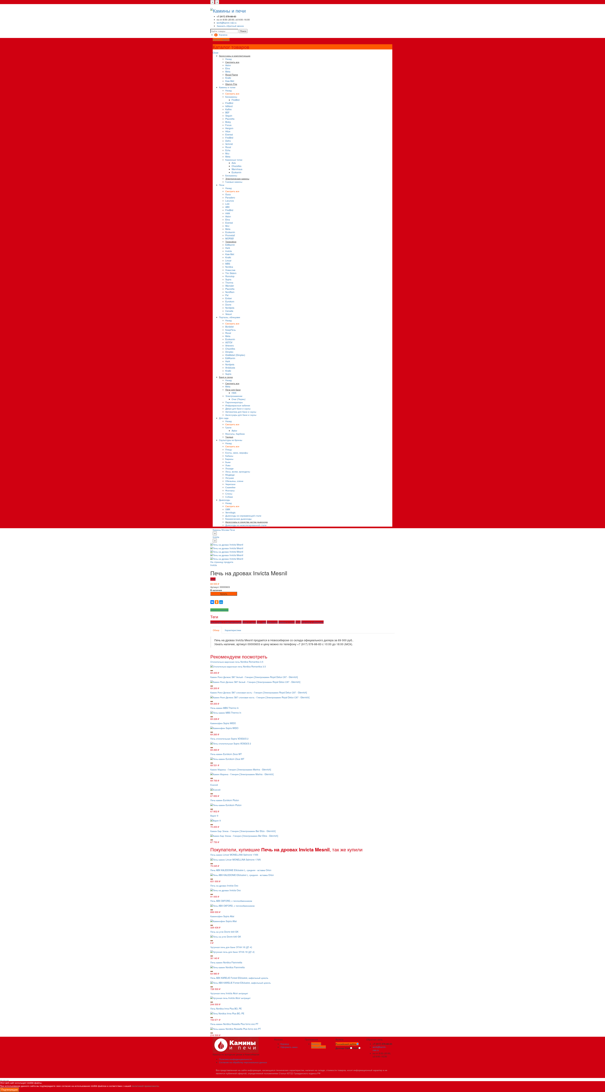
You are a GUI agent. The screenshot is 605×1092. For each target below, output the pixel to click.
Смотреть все (232, 93)
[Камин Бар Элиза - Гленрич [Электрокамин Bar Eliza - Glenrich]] (244, 835)
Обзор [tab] (216, 630)
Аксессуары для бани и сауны (240, 414)
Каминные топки (233, 159)
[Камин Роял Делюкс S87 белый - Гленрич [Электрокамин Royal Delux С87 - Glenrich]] (255, 681)
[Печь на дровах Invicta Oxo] (225, 890)
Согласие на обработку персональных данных (243, 1062)
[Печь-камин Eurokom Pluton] (226, 804)
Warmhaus (237, 169)
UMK (227, 509)
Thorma (229, 282)
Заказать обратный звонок (230, 25)
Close (215, 52)
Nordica (229, 266)
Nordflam (229, 292)
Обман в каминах (219, 610)
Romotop (229, 276)
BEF (227, 112)
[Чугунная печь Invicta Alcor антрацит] (230, 997)
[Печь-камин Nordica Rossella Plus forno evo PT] (235, 1028)
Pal (226, 295)
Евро (355, 1048)
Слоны (228, 493)
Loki (227, 203)
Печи (221, 184)
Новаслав (230, 270)
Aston (228, 216)
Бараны (229, 458)
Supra (228, 279)
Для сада (223, 418)
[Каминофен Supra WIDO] (224, 727)
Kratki (228, 77)
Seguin (228, 115)
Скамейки (230, 487)
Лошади (229, 468)
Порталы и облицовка (312, 622)
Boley (228, 121)
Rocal (228, 147)
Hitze (227, 131)
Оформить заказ (288, 1047)
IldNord (229, 106)
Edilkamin (230, 244)
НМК (227, 213)
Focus (228, 125)
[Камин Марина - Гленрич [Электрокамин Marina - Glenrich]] (242, 773)
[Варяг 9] (215, 820)
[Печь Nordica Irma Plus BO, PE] (227, 1013)
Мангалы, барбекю (235, 433)
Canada (229, 310)
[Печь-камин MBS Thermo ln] (225, 712)
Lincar (228, 260)
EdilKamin (230, 358)
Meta (227, 71)
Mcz (227, 153)
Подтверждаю (9, 1089)
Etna (227, 68)
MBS (227, 263)
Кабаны (229, 455)
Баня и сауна (249, 622)
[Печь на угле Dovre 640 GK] (225, 936)
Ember (228, 298)
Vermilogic (230, 512)
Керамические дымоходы (238, 518)
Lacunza (229, 200)
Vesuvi (228, 314)
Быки (227, 462)
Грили (228, 427)
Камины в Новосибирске (318, 1045)
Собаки (229, 496)
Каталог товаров (221, 39)
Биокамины (231, 96)
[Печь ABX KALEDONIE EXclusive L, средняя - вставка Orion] (242, 874)
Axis (234, 162)
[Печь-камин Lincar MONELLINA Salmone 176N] (235, 859)
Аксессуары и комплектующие (226, 622)
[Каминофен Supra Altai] (223, 920)
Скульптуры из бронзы (230, 440)
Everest (229, 134)
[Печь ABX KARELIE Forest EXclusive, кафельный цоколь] (240, 982)
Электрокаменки (233, 395)
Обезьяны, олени (234, 481)
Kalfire (228, 109)
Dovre (228, 304)
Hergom (229, 128)
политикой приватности (145, 1085)
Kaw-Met (229, 81)
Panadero (230, 197)
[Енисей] (215, 789)
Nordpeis (229, 307)
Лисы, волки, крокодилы (237, 471)
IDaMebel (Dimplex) (235, 355)
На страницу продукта (221, 561)
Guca (228, 194)
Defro (228, 140)
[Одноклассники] (217, 602)
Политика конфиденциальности (235, 1059)
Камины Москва (221, 529)
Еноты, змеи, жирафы (236, 452)
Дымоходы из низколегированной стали (245, 525)
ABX (227, 207)
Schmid (229, 144)
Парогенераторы (234, 402)
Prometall (230, 235)
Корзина (284, 1043)
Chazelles (236, 166)
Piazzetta (229, 118)
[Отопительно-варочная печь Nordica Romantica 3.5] (238, 666)
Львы (227, 465)
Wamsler (229, 285)
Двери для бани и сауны (238, 408)
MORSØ (229, 238)
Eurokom (229, 301)
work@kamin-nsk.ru (226, 22)
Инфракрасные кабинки (237, 405)
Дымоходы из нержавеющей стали (243, 515)
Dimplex (229, 351)
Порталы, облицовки (229, 317)
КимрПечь (230, 329)
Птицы (228, 449)
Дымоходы (224, 499)
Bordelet (229, 326)
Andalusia (230, 367)
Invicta (228, 251)
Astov (228, 65)
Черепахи (230, 484)
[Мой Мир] (221, 602)
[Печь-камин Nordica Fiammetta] (227, 967)
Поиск (243, 31)
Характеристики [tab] (233, 630)
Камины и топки (227, 87)
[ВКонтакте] (212, 602)
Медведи (230, 474)
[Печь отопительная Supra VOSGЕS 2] (230, 743)
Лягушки (229, 477)
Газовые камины (233, 181)
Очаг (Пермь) (238, 399)
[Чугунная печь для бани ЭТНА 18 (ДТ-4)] (232, 951)
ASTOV (228, 342)
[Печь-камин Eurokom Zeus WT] (227, 758)
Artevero (229, 345)
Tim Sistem (230, 273)
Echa (227, 150)
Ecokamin (236, 172)
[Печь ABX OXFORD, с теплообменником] (232, 905)
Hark (227, 247)
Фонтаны (230, 490)
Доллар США (343, 1048)
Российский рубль (346, 1044)
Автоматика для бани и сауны (240, 411)
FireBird (235, 99)
